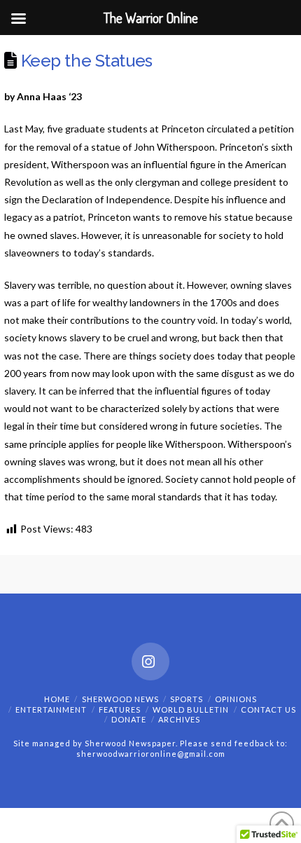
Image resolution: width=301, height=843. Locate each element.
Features (120, 709)
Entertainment (51, 709)
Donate (128, 719)
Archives (179, 719)
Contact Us (268, 709)
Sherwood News (120, 699)
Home (57, 699)
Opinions (236, 699)
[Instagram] (150, 661)
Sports (186, 699)
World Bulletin (191, 709)
